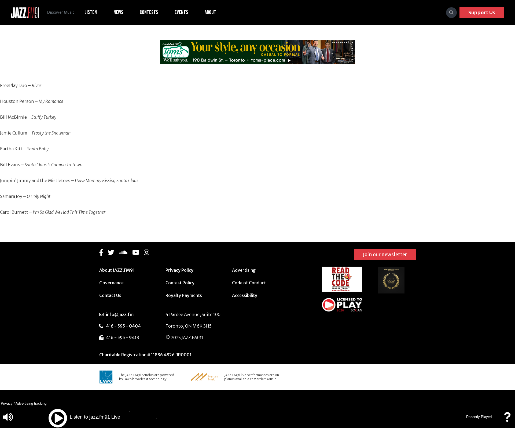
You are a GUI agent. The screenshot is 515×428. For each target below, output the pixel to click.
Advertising (244, 270)
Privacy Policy (179, 270)
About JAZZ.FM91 (117, 270)
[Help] (507, 420)
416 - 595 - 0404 (123, 326)
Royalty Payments (183, 295)
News (118, 12)
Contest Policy (179, 282)
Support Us (481, 12)
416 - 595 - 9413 (122, 337)
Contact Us (110, 295)
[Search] (451, 12)
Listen (90, 12)
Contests (149, 12)
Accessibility (244, 295)
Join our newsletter (385, 254)
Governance (111, 282)
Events (181, 12)
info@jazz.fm (120, 314)
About (210, 12)
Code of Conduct (249, 282)
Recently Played (479, 417)
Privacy (7, 403)
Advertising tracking (31, 403)
